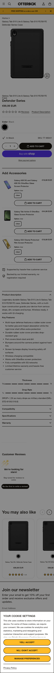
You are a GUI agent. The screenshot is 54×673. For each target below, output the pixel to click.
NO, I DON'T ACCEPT (27, 650)
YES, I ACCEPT (27, 642)
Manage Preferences (27, 658)
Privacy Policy (10, 668)
